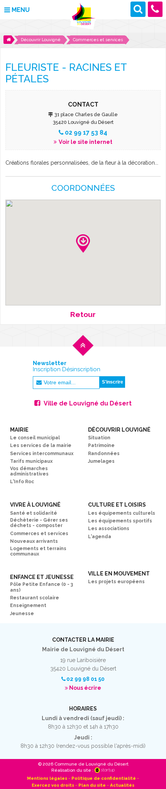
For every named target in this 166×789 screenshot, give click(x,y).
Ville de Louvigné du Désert (88, 403)
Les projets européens (116, 581)
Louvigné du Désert (83, 17)
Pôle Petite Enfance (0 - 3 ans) (41, 587)
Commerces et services (39, 533)
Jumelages (101, 461)
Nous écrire (85, 688)
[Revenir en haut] (83, 352)
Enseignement (28, 605)
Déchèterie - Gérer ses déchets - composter (39, 522)
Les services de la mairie (40, 445)
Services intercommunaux (41, 453)
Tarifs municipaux (31, 461)
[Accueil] (9, 39)
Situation (99, 437)
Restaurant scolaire (34, 598)
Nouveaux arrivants (34, 541)
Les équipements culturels (121, 513)
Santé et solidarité (33, 513)
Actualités (122, 785)
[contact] (155, 9)
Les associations (108, 528)
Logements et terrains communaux (38, 551)
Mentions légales (47, 778)
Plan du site (92, 785)
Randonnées (104, 453)
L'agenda (99, 536)
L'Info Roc (22, 481)
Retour (83, 314)
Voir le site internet (85, 142)
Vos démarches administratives (29, 471)
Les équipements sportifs (120, 521)
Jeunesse (22, 613)
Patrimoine (101, 445)
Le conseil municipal (35, 437)
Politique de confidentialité (103, 778)
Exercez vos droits (53, 785)
